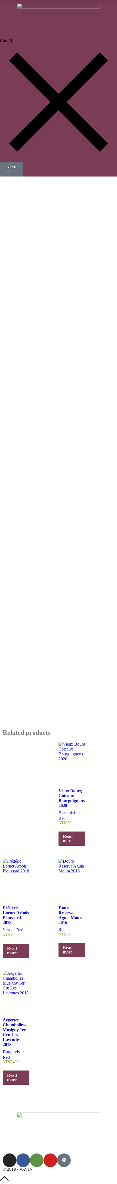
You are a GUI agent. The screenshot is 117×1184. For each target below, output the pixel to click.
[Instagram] (9, 1160)
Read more (68, 838)
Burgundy (11, 1052)
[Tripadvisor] (37, 1160)
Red (62, 818)
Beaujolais (67, 813)
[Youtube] (50, 1160)
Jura (6, 930)
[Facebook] (23, 1160)
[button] (58, 1)
